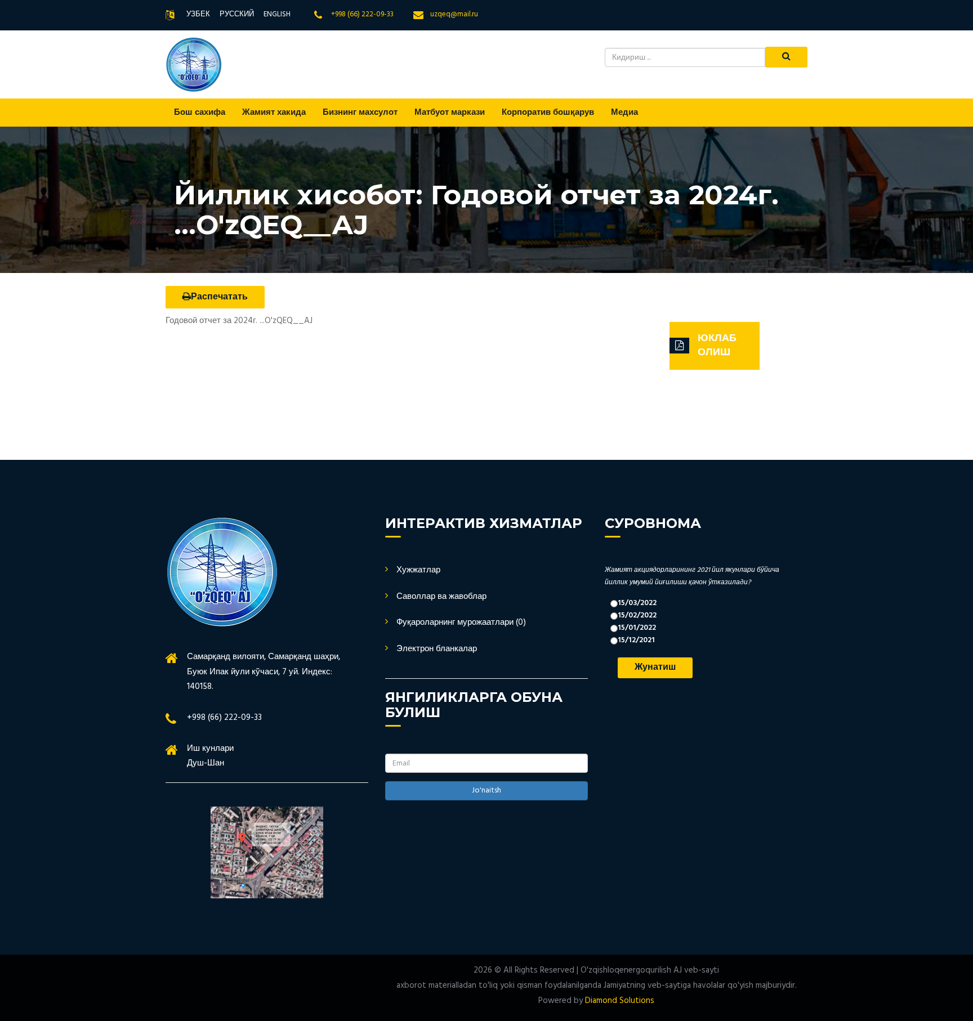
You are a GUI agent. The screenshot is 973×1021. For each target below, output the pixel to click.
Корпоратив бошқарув (548, 112)
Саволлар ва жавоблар (441, 596)
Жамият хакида (274, 112)
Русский (237, 14)
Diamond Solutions (619, 1000)
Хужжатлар (418, 570)
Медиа (624, 112)
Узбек (198, 14)
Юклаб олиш (717, 345)
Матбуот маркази (449, 112)
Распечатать (219, 297)
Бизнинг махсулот (360, 112)
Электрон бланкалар (436, 649)
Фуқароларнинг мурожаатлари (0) (461, 622)
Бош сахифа (199, 112)
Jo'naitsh (486, 790)
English (277, 14)
